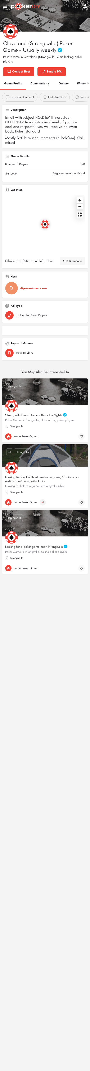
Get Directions (72, 261)
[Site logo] (26, 6)
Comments (40, 83)
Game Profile (13, 83)
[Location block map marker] (45, 224)
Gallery (64, 83)
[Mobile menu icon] (5, 6)
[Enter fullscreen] (80, 214)
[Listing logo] (10, 31)
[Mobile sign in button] (85, 6)
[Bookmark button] (81, 436)
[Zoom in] (80, 200)
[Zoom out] (80, 206)
